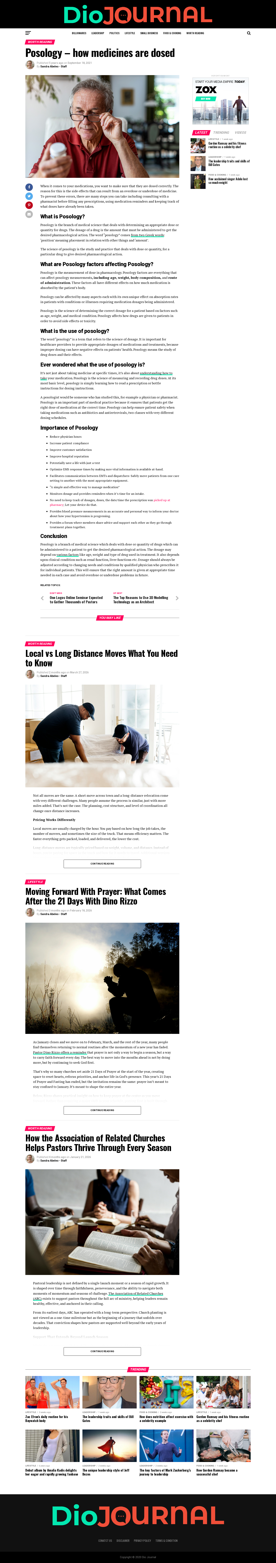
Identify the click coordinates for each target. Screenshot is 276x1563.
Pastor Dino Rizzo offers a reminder (60, 1052)
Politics (114, 33)
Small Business (149, 33)
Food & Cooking (172, 33)
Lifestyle (130, 33)
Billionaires (79, 33)
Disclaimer (123, 1541)
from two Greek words (147, 235)
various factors (68, 554)
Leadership (97, 33)
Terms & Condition (166, 1541)
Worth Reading (195, 33)
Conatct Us (105, 1541)
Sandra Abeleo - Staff (53, 66)
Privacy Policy (142, 1541)
